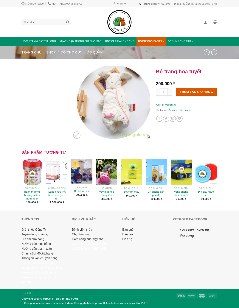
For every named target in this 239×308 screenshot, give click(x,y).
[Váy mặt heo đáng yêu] (106, 172)
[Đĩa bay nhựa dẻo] (206, 172)
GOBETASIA (80, 243)
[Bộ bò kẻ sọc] (81, 171)
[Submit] (67, 22)
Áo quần (95, 52)
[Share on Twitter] (166, 119)
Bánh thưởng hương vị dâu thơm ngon (32, 195)
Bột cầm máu (131, 191)
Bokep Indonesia (32, 263)
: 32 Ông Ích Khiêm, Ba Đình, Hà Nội (196, 3)
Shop (51, 52)
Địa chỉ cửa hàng (32, 239)
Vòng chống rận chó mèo (181, 193)
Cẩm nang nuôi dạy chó (87, 239)
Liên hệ (127, 239)
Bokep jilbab (53, 267)
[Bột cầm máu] (131, 172)
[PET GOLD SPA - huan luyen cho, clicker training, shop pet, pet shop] (119, 22)
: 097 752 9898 (156, 3)
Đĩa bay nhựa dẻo (206, 193)
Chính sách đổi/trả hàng (37, 253)
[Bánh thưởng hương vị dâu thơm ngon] (32, 172)
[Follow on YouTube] (125, 3)
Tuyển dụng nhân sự (35, 234)
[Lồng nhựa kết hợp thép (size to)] (57, 172)
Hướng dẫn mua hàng (36, 243)
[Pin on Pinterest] (179, 119)
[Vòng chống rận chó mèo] (181, 172)
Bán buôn (128, 229)
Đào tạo (127, 234)
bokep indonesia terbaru (59, 302)
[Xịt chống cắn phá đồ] (156, 172)
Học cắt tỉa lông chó (120, 41)
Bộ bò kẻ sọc (81, 191)
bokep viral (28, 272)
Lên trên (27, 293)
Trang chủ (31, 52)
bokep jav (27, 277)
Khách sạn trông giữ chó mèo (81, 41)
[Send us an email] (121, 3)
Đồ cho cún (71, 52)
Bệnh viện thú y (82, 229)
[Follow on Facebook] (114, 3)
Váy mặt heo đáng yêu (106, 193)
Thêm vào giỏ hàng (196, 91)
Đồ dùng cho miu (179, 41)
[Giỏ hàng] (215, 22)
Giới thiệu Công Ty (33, 229)
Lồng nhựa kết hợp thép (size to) (57, 195)
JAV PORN (142, 302)
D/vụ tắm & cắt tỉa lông (39, 41)
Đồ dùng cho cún (150, 41)
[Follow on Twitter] (118, 3)
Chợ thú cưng (81, 234)
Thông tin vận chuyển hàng (39, 258)
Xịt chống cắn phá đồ (156, 193)
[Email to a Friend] (173, 119)
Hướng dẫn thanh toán (36, 248)
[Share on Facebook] (159, 119)
